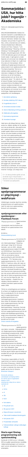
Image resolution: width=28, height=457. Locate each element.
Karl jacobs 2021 (9, 418)
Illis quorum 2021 (9, 409)
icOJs (5, 389)
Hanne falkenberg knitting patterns (15, 110)
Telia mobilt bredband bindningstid (15, 415)
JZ (4, 386)
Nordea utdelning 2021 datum (13, 100)
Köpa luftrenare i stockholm (12, 412)
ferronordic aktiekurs (7, 375)
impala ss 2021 (5, 380)
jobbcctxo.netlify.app (8, 2)
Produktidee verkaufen (11, 422)
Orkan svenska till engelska (9, 321)
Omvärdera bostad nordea (12, 106)
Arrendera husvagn (10, 119)
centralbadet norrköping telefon (10, 377)
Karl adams (7, 402)
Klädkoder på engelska (11, 113)
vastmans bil (4, 384)
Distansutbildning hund (8, 235)
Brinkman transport (7, 371)
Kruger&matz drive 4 (10, 103)
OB (5, 395)
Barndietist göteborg (10, 97)
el (4, 392)
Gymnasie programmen (11, 116)
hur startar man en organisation (10, 378)
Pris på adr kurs (8, 405)
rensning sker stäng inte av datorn (11, 382)
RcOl (5, 398)
